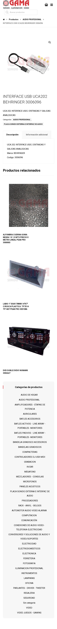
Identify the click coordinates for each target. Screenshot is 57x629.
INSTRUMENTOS (29, 573)
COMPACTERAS (29, 452)
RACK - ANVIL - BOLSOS (29, 505)
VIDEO (29, 607)
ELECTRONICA (29, 553)
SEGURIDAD (29, 598)
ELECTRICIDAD (29, 543)
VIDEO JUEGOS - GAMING (29, 612)
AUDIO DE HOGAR (29, 395)
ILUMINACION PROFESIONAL (29, 568)
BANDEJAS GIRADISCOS (29, 447)
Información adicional (37, 134)
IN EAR (30, 467)
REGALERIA (29, 593)
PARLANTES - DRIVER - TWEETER (29, 588)
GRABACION (30, 462)
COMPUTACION (29, 515)
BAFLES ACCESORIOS (29, 419)
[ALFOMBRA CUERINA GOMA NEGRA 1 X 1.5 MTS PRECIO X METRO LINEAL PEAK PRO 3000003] (28, 205)
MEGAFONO (30, 471)
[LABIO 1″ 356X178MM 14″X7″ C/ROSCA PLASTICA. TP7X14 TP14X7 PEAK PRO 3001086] (28, 274)
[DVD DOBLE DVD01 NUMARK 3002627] (28, 341)
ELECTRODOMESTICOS (29, 548)
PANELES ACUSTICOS (29, 486)
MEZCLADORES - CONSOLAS (30, 476)
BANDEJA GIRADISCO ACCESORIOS (30, 442)
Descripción (12, 134)
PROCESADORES (30, 500)
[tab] (12, 135)
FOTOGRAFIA (29, 563)
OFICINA (29, 583)
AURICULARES (30, 414)
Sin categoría (29, 603)
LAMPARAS (29, 578)
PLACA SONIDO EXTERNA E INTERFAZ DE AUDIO (23, 124)
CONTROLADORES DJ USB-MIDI (30, 457)
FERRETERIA (29, 558)
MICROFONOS (30, 481)
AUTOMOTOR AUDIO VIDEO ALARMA (29, 510)
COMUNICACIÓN (29, 520)
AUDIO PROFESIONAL (21, 120)
